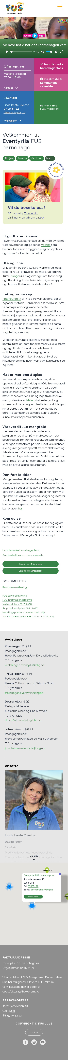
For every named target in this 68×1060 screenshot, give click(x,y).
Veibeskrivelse (33, 896)
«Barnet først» (11, 298)
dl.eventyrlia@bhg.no (14, 112)
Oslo (12, 1010)
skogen (16, 276)
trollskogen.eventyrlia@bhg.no (24, 692)
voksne (46, 244)
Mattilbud (36, 158)
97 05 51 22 (11, 108)
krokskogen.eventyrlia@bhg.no (24, 665)
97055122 (33, 886)
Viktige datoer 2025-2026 (17, 604)
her (20, 508)
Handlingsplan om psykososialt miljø (23, 612)
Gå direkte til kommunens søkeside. (51, 82)
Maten (30, 400)
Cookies (34, 1032)
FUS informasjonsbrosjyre (17, 599)
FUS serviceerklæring (14, 595)
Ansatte (22, 158)
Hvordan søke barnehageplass (20, 550)
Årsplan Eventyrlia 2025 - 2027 (19, 608)
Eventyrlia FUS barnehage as (39, 875)
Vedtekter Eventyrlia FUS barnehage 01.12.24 (28, 616)
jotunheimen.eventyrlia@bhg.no (25, 748)
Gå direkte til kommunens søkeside (22, 555)
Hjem (11, 158)
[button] (47, 870)
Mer (48, 158)
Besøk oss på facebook (30, 564)
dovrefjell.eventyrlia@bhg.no (23, 720)
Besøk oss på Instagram (30, 570)
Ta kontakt (31, 213)
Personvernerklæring (14, 587)
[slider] (21, 51)
